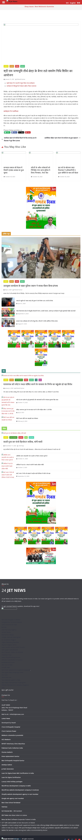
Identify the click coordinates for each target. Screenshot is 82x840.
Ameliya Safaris (7, 765)
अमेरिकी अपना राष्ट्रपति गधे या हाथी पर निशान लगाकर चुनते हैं (31, 456)
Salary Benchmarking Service (11, 657)
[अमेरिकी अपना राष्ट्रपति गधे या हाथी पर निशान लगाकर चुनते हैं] (8, 457)
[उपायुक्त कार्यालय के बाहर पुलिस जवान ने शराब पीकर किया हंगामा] (41, 257)
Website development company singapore (15, 685)
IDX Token (5, 815)
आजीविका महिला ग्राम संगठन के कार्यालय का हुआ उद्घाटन (61, 138)
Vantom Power (11, 731)
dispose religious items (9, 645)
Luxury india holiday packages (12, 781)
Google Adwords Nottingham (11, 637)
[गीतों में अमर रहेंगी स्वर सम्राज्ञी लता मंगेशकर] (8, 420)
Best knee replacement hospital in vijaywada (16, 670)
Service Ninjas (6, 632)
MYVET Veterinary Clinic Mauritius (13, 744)
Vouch (13, 723)
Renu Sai (5, 819)
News (11, 66)
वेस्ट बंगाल (31, 437)
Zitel (3, 687)
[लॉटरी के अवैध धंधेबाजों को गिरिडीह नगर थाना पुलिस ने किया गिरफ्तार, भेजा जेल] (41, 153)
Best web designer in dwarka (11, 620)
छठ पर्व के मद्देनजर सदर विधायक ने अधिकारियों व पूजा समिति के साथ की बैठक (68, 170)
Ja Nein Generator (8, 769)
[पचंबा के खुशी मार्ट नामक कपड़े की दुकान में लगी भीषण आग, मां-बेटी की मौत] (8, 302)
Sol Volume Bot (7, 811)
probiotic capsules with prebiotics (59, 828)
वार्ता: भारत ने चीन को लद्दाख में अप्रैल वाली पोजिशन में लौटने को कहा (33, 473)
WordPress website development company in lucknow (20, 790)
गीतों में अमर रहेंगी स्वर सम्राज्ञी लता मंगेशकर (27, 418)
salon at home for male (9, 625)
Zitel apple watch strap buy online (12, 672)
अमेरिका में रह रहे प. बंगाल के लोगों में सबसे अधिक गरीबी (30, 465)
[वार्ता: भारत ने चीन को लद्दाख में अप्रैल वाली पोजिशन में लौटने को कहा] (8, 475)
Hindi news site (6, 677)
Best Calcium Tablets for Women (12, 652)
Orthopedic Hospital (13, 727)
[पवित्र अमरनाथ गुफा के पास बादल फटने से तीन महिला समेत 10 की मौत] (8, 411)
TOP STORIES (19, 380)
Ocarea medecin (7, 752)
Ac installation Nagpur (9, 640)
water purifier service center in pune (13, 647)
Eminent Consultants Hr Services (12, 660)
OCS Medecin (6, 739)
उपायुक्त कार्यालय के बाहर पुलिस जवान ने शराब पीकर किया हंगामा (30, 285)
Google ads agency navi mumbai (13, 798)
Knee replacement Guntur (10, 756)
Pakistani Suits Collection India (12, 748)
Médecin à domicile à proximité (12, 735)
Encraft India (6, 667)
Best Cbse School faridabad (11, 803)
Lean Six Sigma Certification (11, 777)
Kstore (33, 823)
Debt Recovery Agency (9, 630)
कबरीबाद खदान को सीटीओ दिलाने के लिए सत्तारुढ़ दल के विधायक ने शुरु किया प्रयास (20, 139)
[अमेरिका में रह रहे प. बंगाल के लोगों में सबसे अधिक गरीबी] (8, 466)
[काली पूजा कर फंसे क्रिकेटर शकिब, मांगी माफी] (41, 433)
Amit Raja (21, 446)
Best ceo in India (7, 665)
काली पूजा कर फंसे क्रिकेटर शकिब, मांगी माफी (22, 441)
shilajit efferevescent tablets (54, 825)
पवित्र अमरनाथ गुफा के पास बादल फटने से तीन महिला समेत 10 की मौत (34, 410)
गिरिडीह (17, 66)
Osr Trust (5, 675)
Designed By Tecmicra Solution (12, 622)
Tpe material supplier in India (11, 680)
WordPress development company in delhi (16, 786)
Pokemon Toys (7, 655)
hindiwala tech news (8, 662)
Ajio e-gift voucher (8, 690)
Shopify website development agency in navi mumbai (20, 794)
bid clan (4, 627)
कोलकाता (20, 437)
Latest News (6, 718)
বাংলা (67, 3)
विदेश (26, 437)
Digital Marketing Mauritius (10, 642)
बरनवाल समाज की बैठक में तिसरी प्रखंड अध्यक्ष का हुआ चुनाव (14, 170)
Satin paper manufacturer (10, 650)
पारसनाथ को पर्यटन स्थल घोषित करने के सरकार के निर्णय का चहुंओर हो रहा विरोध (37, 384)
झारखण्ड (22, 66)
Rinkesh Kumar (21, 79)
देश (36, 380)
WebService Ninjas (8, 635)
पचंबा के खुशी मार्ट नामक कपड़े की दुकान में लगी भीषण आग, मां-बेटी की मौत (34, 301)
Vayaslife (4, 825)
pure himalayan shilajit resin (31, 828)
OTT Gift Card (6, 823)
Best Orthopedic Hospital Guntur (13, 760)
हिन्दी (78, 3)
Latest (6, 66)
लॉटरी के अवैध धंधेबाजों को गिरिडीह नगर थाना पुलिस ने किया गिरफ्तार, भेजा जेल (40, 170)
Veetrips (4, 807)
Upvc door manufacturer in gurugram (14, 682)
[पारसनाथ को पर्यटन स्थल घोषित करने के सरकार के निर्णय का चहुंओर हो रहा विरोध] (41, 375)
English (73, 3)
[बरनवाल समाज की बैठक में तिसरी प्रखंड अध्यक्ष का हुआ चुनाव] (14, 153)
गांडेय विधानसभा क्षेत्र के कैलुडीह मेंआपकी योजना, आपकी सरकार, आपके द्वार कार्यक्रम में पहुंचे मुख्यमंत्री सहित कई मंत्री (45, 311)
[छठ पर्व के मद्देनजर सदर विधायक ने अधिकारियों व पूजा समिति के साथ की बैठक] (68, 153)
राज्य (40, 380)
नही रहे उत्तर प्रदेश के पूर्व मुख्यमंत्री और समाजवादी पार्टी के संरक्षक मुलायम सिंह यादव (37, 400)
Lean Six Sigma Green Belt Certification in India (18, 773)
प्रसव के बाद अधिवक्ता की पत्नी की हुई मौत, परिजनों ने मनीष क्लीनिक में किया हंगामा (37, 321)
